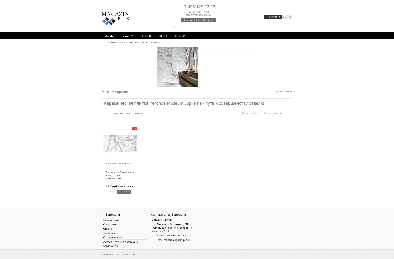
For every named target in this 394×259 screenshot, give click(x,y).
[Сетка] (103, 113)
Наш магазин (111, 220)
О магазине (110, 224)
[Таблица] (109, 113)
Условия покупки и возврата (120, 241)
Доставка (109, 233)
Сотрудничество (113, 237)
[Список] (106, 113)
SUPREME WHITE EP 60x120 (120, 163)
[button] (110, 35)
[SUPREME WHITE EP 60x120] (120, 143)
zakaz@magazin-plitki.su (178, 240)
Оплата (107, 228)
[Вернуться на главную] (102, 43)
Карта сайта (110, 246)
